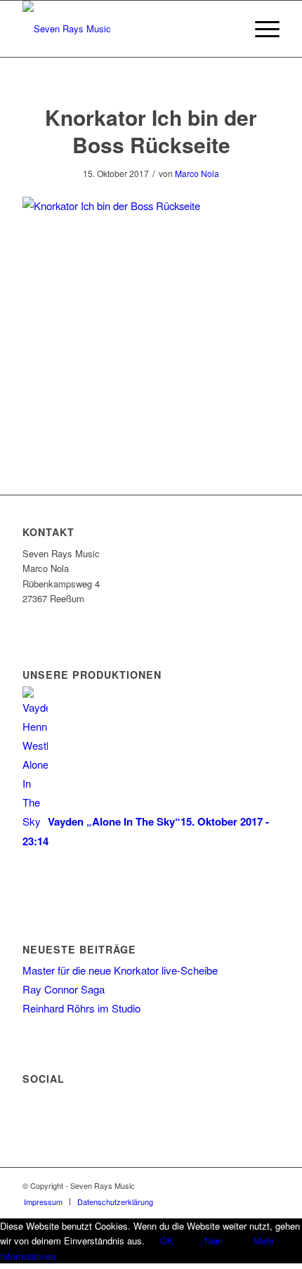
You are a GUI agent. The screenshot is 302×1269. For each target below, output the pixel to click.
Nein (213, 1240)
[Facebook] (226, 1185)
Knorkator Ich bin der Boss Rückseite (151, 131)
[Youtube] (269, 1185)
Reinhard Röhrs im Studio (81, 1008)
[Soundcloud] (247, 1185)
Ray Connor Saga (63, 989)
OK (166, 1240)
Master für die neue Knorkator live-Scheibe (120, 970)
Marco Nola (197, 173)
